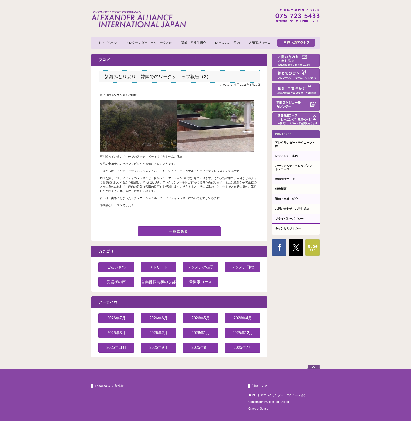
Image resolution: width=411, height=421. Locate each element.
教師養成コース (259, 43)
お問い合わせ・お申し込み (292, 208)
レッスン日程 (242, 267)
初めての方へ (296, 74)
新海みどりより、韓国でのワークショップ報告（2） (157, 76)
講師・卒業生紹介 (193, 43)
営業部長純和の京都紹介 (158, 283)
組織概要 (281, 188)
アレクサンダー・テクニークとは (149, 43)
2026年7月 (116, 318)
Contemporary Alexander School (269, 402)
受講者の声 (116, 282)
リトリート (158, 267)
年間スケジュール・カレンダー (296, 104)
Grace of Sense (258, 408)
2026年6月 (158, 318)
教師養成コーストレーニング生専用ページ (296, 118)
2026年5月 (200, 318)
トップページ (107, 43)
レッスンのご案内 (227, 43)
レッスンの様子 (229, 84)
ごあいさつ (116, 267)
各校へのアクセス (296, 43)
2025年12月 (242, 333)
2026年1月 (200, 333)
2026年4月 (243, 318)
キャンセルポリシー (288, 228)
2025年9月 (158, 348)
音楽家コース (200, 282)
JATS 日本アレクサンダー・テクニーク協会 (277, 395)
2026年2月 (158, 333)
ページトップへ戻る (313, 367)
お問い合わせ (296, 60)
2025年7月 (243, 348)
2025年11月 (116, 348)
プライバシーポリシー (289, 218)
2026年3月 (116, 333)
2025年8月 (200, 348)
